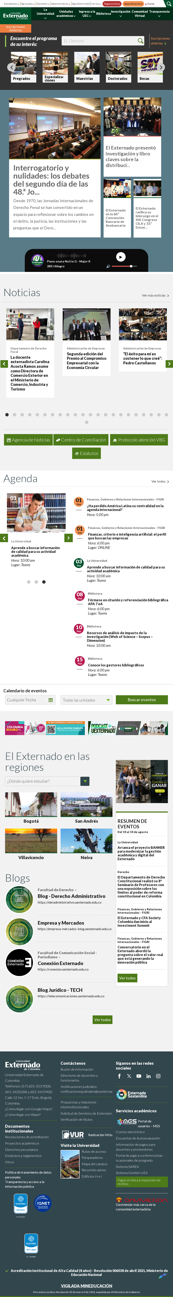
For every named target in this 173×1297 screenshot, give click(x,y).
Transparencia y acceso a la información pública (24, 1184)
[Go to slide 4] (29, 414)
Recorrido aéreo (94, 1170)
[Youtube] (138, 1076)
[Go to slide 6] (44, 414)
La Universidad (45, 12)
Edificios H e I (92, 1176)
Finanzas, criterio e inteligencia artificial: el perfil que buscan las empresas (127, 536)
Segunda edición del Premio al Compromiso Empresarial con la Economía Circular (86, 361)
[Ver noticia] (30, 324)
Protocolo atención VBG (141, 440)
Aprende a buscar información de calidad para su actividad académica (126, 569)
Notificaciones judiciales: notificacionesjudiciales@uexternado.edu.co (87, 1088)
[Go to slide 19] (143, 414)
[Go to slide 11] (82, 414)
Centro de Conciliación (83, 440)
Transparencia (159, 11)
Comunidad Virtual (140, 13)
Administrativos (59, 3)
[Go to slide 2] (14, 414)
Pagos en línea (112, 4)
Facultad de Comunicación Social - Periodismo (67, 955)
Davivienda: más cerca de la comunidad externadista (135, 1206)
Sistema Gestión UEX (132, 1173)
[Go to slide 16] (120, 414)
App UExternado (80, 3)
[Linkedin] (148, 1076)
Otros (9, 1162)
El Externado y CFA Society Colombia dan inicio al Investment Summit (139, 921)
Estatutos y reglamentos (23, 1156)
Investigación (120, 11)
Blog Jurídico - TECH (60, 990)
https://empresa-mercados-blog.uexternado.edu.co (75, 929)
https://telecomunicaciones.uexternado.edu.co (71, 996)
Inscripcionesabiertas (160, 40)
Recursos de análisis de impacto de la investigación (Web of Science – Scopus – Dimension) (120, 636)
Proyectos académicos (22, 1143)
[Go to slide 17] (128, 414)
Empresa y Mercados (61, 923)
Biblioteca (103, 13)
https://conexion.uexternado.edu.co (63, 969)
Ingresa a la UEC (87, 13)
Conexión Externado (60, 963)
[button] (140, 40)
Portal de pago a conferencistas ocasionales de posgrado (139, 1157)
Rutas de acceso (94, 1151)
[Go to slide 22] (166, 414)
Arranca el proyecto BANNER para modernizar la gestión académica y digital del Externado (141, 853)
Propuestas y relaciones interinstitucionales (78, 1104)
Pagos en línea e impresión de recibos (139, 1182)
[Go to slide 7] (52, 414)
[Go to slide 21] (158, 414)
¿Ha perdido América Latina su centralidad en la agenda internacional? (35, 514)
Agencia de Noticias (31, 440)
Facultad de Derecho (56, 890)
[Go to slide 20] (151, 414)
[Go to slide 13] (98, 414)
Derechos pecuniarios (21, 1149)
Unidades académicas (64, 13)
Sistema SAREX (127, 1167)
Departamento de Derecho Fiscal (28, 350)
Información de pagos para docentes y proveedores (135, 1146)
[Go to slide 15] (113, 414)
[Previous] (11, 67)
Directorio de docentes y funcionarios (79, 1077)
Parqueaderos (92, 1157)
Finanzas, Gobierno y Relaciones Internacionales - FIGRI (32, 502)
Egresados (27, 3)
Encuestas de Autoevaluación (138, 1138)
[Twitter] (129, 1076)
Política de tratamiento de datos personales (28, 1174)
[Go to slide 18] (135, 414)
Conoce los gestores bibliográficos (116, 665)
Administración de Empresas (86, 348)
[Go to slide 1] (6, 414)
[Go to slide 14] (105, 414)
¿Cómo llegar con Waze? (23, 1114)
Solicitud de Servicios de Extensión (86, 1113)
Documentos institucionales (19, 1128)
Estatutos (89, 453)
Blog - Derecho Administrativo (71, 896)
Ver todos (158, 481)
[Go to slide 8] (60, 414)
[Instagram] (158, 1076)
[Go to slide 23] (86, 422)
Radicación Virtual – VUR (106, 1135)
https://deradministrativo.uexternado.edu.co (69, 902)
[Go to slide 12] (90, 414)
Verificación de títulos (77, 1119)
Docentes (41, 3)
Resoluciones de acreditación (27, 1137)
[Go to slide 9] (67, 414)
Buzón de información (77, 1069)
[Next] (161, 67)
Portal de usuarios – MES (149, 1123)
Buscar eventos (142, 699)
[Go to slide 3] (22, 414)
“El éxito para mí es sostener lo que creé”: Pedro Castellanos (142, 358)
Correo (95, 3)
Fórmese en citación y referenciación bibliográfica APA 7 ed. (128, 602)
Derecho (123, 872)
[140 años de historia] (162, 1275)
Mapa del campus (95, 1164)
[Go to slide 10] (75, 414)
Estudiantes (10, 3)
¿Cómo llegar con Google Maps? (28, 1109)
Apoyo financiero (133, 4)
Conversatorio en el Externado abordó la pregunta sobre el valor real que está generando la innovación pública (140, 954)
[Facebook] (119, 1076)
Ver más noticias (154, 295)
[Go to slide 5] (37, 414)
